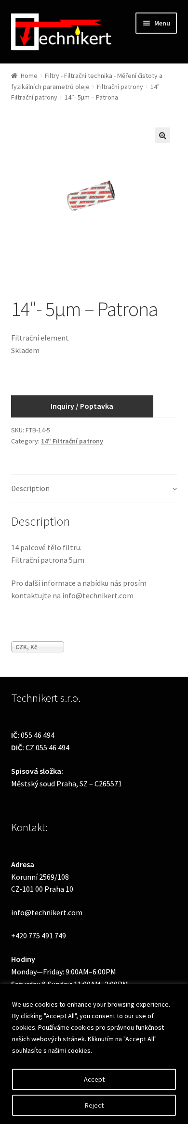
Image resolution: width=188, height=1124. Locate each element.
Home (29, 75)
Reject (94, 1105)
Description (30, 488)
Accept (94, 1079)
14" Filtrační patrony (72, 441)
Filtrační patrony (120, 86)
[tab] (94, 489)
